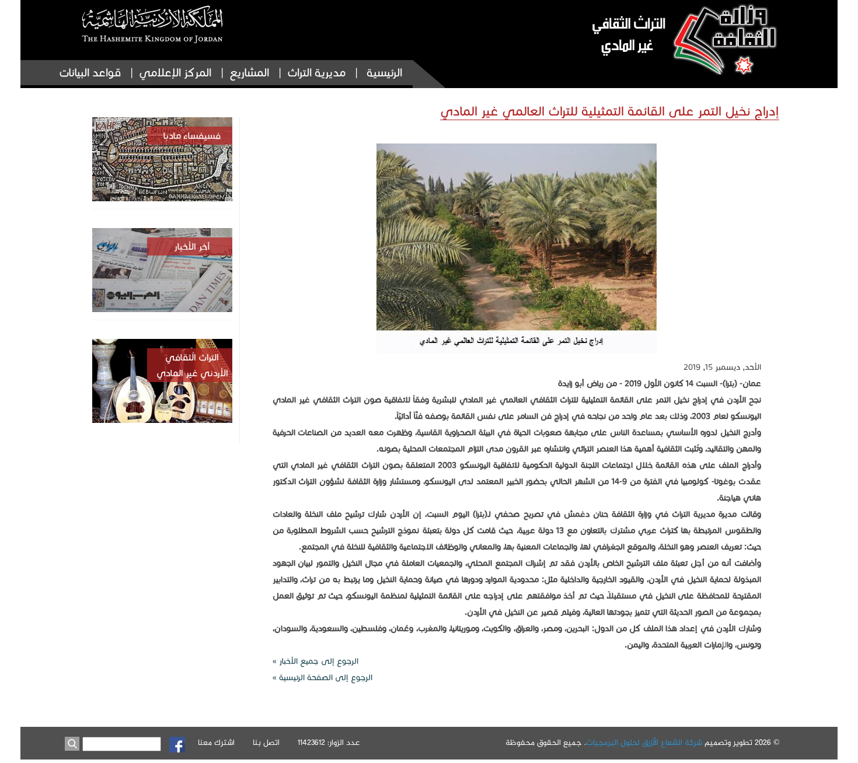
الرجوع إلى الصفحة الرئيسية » (322, 677)
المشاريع (249, 72)
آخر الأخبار (192, 246)
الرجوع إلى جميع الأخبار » (315, 661)
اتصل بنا (266, 743)
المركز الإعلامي (175, 72)
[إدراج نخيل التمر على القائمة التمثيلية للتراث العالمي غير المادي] (516, 351)
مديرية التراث (316, 72)
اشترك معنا (216, 743)
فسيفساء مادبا (192, 135)
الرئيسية (384, 72)
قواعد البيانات (90, 72)
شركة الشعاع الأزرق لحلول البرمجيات (644, 743)
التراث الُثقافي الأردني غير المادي (192, 365)
